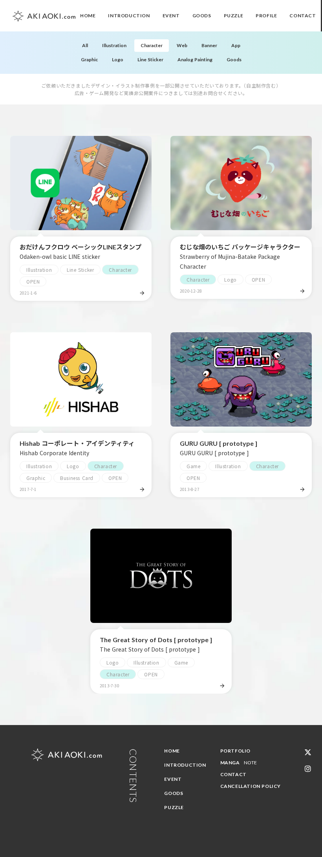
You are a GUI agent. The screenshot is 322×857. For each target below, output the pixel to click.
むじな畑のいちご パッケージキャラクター (240, 247)
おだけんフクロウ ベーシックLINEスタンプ (80, 247)
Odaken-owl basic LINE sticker (60, 256)
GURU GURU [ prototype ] (218, 443)
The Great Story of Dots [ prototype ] (156, 639)
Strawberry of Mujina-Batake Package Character (230, 261)
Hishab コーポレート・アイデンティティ (77, 443)
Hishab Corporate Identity (54, 453)
